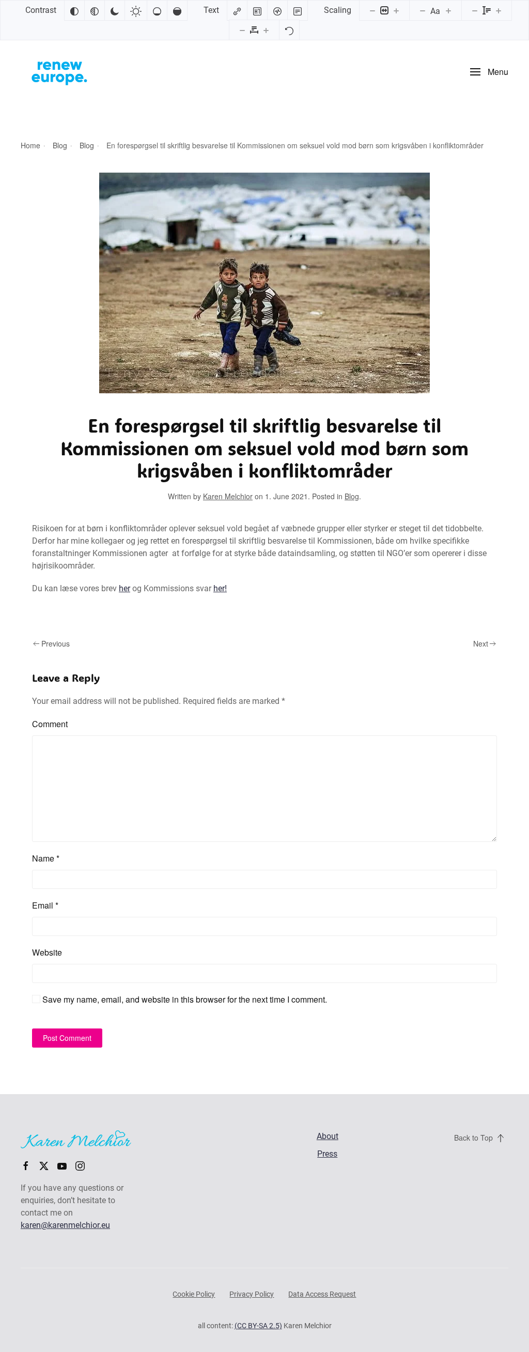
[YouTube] (62, 1165)
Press (327, 1154)
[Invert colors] (74, 10)
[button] (489, 71)
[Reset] (289, 30)
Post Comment (67, 1038)
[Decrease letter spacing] (242, 30)
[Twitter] (44, 1165)
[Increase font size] (448, 10)
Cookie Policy (194, 1294)
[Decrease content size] (372, 10)
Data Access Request (322, 1294)
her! (220, 588)
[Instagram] (80, 1165)
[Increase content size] (396, 10)
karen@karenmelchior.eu (65, 1225)
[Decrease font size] (422, 10)
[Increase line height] (498, 10)
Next (480, 643)
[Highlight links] (237, 10)
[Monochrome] (94, 10)
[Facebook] (26, 1165)
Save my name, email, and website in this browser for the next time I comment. (183, 999)
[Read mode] (297, 10)
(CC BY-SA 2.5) (258, 1326)
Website (47, 952)
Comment (50, 724)
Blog (352, 496)
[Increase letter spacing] (266, 30)
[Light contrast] (136, 10)
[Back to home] (59, 72)
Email (45, 905)
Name (45, 858)
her (124, 588)
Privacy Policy (251, 1294)
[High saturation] (177, 10)
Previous (55, 643)
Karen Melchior (228, 496)
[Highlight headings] (257, 10)
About (327, 1136)
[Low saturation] (157, 10)
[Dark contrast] (114, 10)
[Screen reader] (277, 10)
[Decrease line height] (475, 10)
